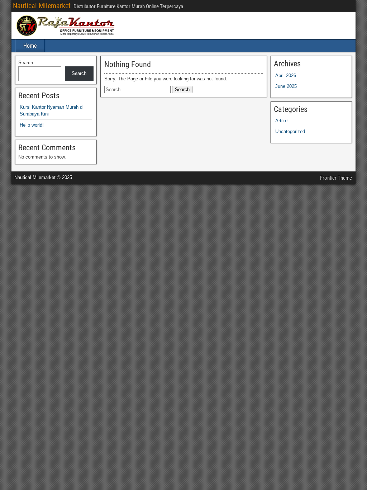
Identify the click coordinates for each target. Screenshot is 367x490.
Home (30, 45)
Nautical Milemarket (42, 5)
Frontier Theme (336, 178)
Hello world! (32, 125)
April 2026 (285, 75)
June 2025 (286, 86)
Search (25, 62)
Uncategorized (290, 131)
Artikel (282, 120)
